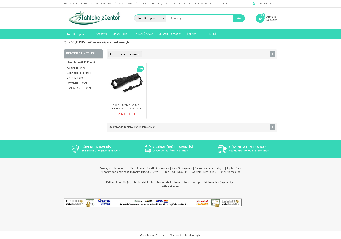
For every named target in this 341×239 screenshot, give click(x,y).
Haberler (118, 168)
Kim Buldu (209, 171)
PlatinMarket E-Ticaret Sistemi (160, 235)
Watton (196, 171)
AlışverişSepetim (271, 18)
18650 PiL (183, 171)
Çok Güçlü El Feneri (79, 72)
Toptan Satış (234, 168)
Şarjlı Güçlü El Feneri (79, 88)
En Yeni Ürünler (136, 168)
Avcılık (157, 171)
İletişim (220, 168)
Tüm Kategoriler (77, 34)
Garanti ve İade (204, 168)
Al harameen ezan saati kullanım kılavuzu (126, 171)
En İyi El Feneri (76, 77)
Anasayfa (105, 168)
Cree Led (169, 171)
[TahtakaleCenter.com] (93, 25)
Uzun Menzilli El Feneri (81, 62)
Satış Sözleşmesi (182, 168)
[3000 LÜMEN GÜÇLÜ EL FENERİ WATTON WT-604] (126, 83)
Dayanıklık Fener (77, 83)
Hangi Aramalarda (229, 171)
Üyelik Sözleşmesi (158, 168)
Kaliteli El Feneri (76, 67)
